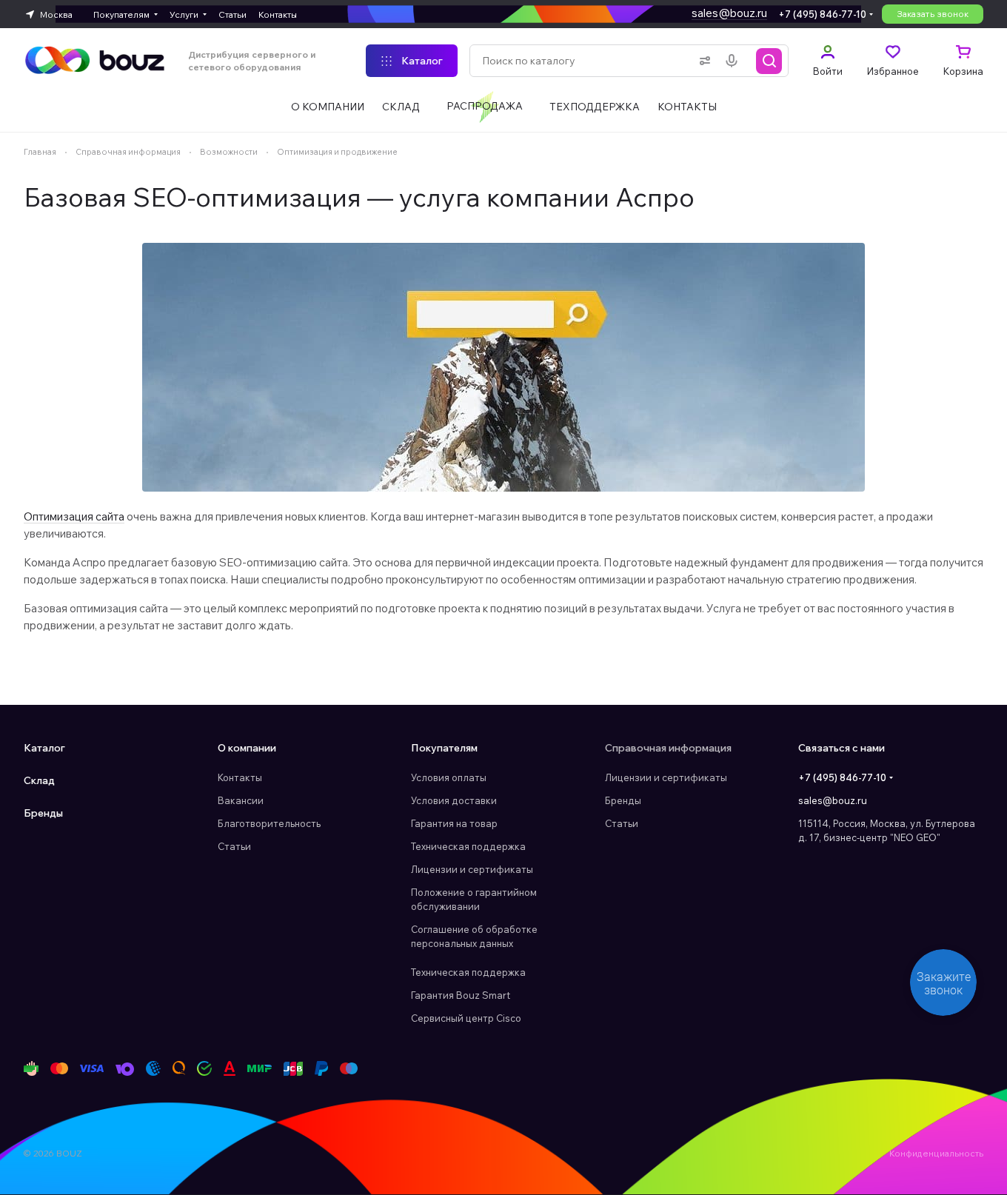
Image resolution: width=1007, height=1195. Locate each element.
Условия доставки (454, 800)
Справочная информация (668, 747)
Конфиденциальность (936, 1153)
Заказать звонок (932, 13)
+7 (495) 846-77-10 (822, 14)
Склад (39, 780)
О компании (247, 747)
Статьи (234, 846)
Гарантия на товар (454, 823)
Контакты (240, 777)
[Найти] (769, 60)
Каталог (44, 747)
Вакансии (241, 800)
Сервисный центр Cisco (466, 1018)
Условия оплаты (448, 777)
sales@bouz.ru (729, 13)
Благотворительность (269, 823)
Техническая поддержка (468, 846)
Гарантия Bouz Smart (460, 995)
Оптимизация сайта (74, 516)
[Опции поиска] (702, 60)
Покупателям (444, 747)
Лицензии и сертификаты (472, 869)
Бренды (43, 813)
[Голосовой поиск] (734, 60)
